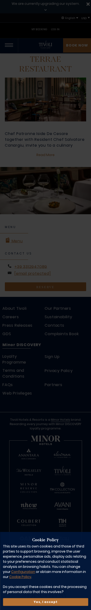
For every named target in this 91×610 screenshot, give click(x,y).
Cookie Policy (20, 576)
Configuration (23, 571)
